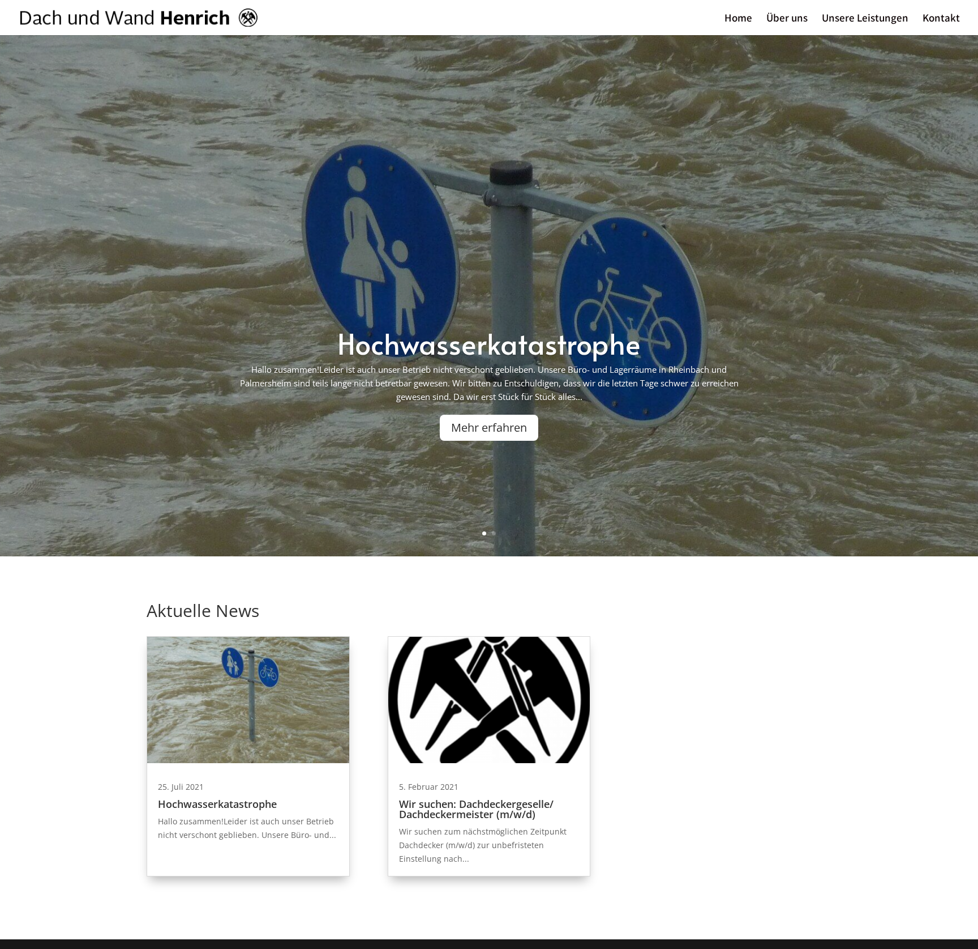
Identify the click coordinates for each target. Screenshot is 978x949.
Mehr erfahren (489, 427)
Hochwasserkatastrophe (489, 343)
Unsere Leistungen (865, 19)
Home (738, 19)
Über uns (787, 19)
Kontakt (941, 19)
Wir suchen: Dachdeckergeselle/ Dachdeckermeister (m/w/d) (476, 809)
